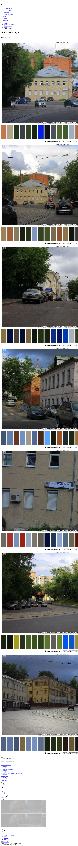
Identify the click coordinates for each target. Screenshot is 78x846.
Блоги (5, 836)
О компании (7, 833)
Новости (6, 838)
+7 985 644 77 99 (5, 842)
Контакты (6, 839)
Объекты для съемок (9, 835)
